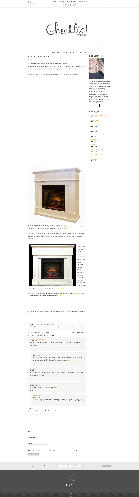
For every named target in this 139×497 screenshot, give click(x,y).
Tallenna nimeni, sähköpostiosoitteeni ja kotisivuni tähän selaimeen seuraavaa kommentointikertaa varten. (55, 451)
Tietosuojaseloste (69, 493)
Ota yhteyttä (83, 52)
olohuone (54, 327)
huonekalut (41, 327)
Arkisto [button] (65, 52)
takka (71, 327)
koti (48, 327)
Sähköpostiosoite (33, 437)
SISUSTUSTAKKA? (38, 56)
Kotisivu (30, 443)
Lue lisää (94, 106)
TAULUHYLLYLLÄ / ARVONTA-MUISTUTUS (38, 332)
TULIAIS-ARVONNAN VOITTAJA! (78, 332)
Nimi (29, 431)
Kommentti (31, 414)
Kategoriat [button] (55, 52)
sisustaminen (63, 327)
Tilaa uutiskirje (106, 466)
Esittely (72, 52)
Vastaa (31, 349)
